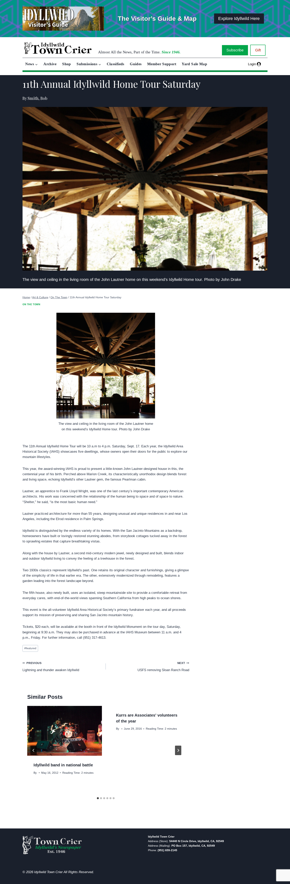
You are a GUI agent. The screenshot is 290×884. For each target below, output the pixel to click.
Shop (66, 64)
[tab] (98, 798)
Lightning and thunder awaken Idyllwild (50, 667)
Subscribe (235, 50)
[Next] (178, 750)
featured (30, 648)
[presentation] (64, 731)
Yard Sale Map (194, 64)
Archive (50, 64)
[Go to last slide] (33, 750)
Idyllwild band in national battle (63, 765)
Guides (135, 64)
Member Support (161, 64)
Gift (258, 50)
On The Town (31, 304)
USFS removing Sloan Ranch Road (163, 667)
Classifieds (115, 64)
